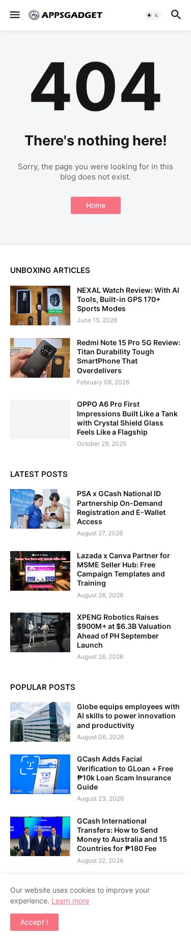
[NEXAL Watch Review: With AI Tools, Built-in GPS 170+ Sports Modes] (40, 305)
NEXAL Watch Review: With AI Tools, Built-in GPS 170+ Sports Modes (128, 299)
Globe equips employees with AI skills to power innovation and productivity (128, 715)
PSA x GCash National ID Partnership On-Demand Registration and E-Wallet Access (121, 507)
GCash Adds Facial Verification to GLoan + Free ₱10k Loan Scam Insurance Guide (125, 772)
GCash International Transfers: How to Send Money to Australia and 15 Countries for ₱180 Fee (122, 834)
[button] (14, 15)
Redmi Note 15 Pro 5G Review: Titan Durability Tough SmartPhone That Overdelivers (128, 356)
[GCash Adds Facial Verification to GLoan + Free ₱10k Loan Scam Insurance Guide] (40, 774)
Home (95, 205)
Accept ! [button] (34, 922)
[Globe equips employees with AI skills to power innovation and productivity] (40, 722)
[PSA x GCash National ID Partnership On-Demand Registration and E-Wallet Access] (40, 509)
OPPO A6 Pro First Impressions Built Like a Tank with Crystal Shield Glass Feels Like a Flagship (127, 418)
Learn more (70, 900)
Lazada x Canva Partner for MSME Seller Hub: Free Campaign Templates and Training (123, 569)
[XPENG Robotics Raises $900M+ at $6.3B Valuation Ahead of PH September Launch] (40, 632)
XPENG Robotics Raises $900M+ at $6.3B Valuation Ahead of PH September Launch (124, 631)
